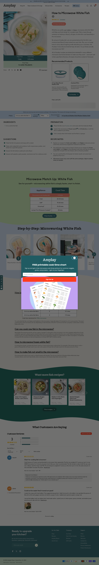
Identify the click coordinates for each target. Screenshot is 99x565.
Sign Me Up (49, 279)
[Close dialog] (74, 258)
